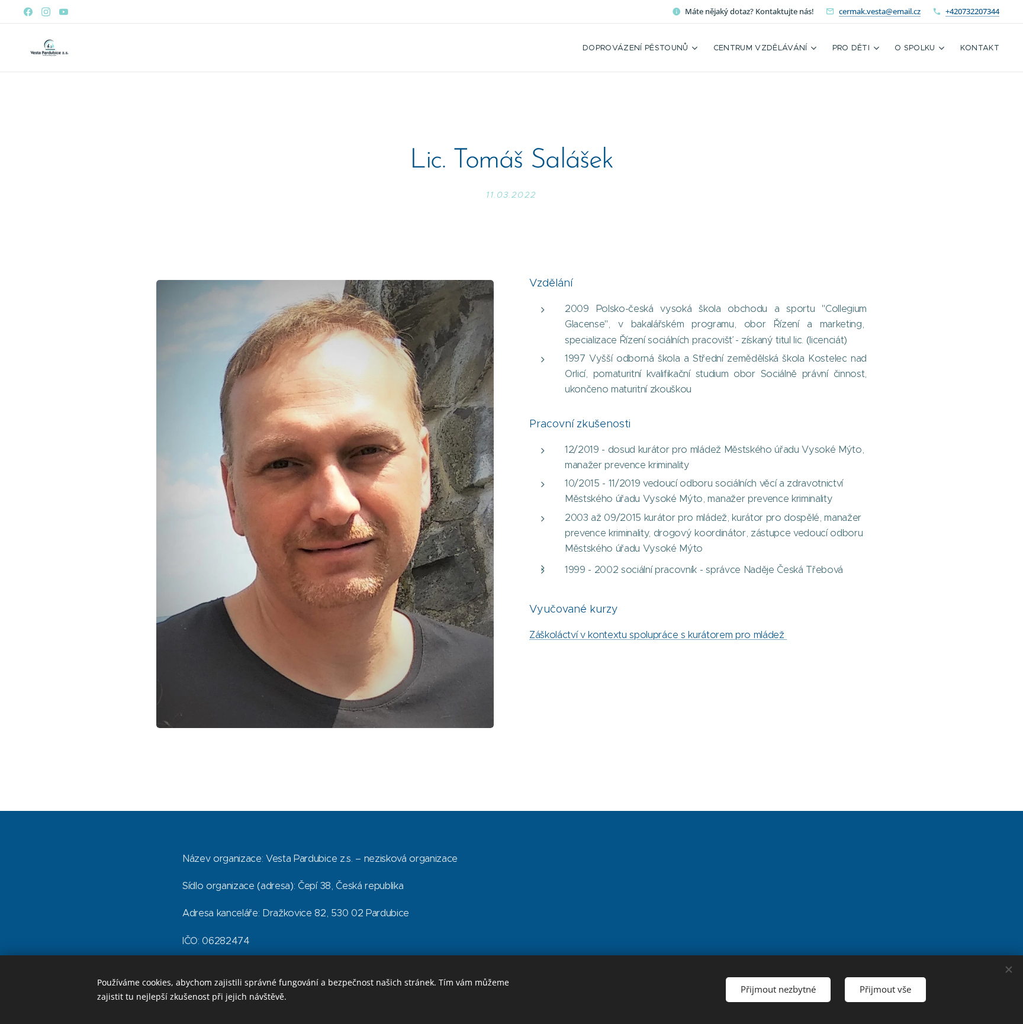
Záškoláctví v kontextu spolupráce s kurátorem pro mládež (658, 634)
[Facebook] (28, 12)
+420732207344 (972, 11)
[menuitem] (642, 48)
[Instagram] (45, 12)
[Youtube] (63, 12)
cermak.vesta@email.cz (880, 11)
